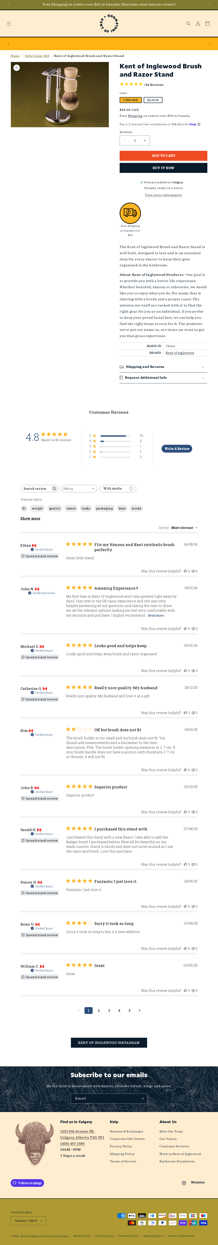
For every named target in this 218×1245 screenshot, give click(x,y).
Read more (156, 615)
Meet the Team (171, 1131)
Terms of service (128, 1236)
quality (54, 508)
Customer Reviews (174, 1146)
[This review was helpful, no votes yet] (185, 571)
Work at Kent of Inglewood (180, 1154)
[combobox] (78, 488)
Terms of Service (123, 1161)
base (122, 508)
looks (86, 508)
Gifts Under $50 (37, 56)
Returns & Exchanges (126, 1131)
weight (37, 508)
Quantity (126, 132)
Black (153, 100)
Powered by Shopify (56, 1236)
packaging (104, 508)
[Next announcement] (209, 4)
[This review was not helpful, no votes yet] (193, 571)
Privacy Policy (121, 1146)
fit (24, 508)
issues (71, 508)
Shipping (135, 115)
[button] (9, 23)
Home (15, 56)
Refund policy (82, 1236)
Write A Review (177, 449)
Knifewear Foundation (177, 1161)
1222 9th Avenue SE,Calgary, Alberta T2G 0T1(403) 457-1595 (82, 1137)
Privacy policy (104, 1236)
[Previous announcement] (8, 4)
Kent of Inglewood (180, 352)
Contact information (181, 1236)
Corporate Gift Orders (127, 1139)
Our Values (168, 1139)
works (136, 508)
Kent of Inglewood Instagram (109, 1043)
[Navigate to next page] (140, 1010)
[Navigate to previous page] (78, 1010)
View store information (163, 195)
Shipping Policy (122, 1154)
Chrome (130, 100)
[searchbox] (35, 488)
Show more (30, 518)
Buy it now (163, 168)
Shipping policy (153, 1236)
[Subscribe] (142, 1099)
